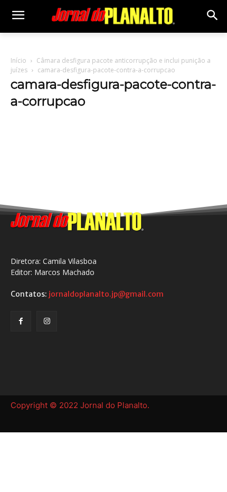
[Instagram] (46, 321)
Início (18, 60)
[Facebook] (21, 321)
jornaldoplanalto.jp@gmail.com (106, 294)
